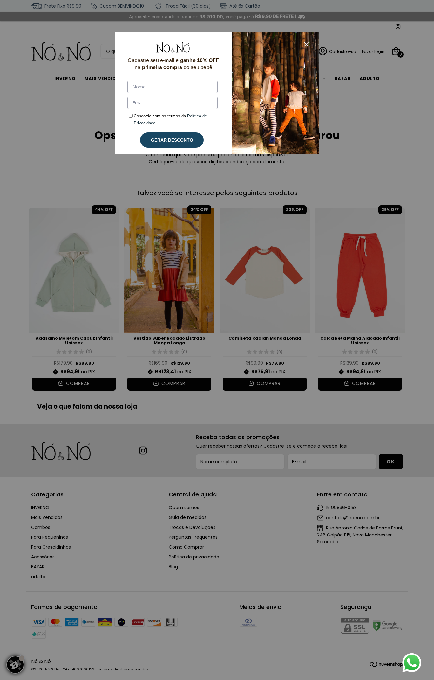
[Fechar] (306, 44)
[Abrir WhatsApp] (411, 662)
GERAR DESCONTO (172, 140)
